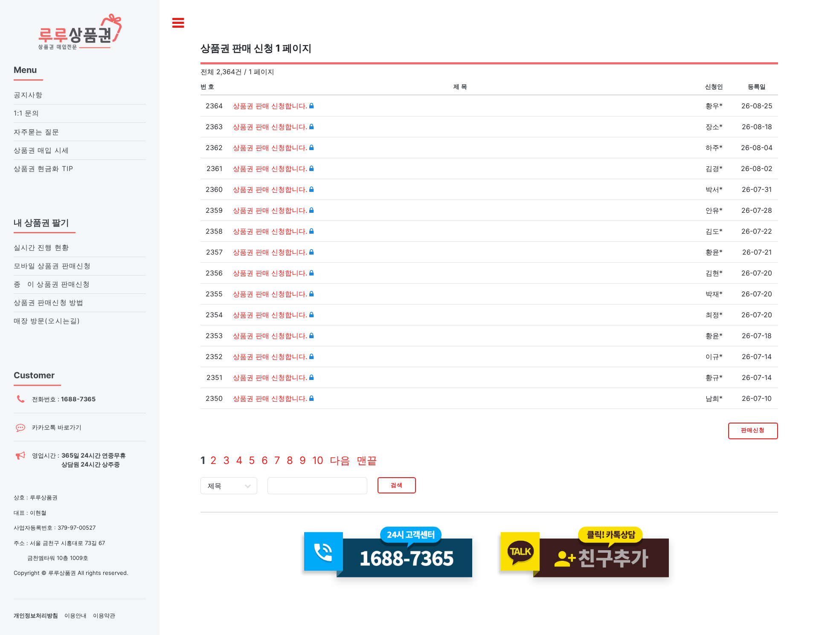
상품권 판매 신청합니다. (271, 105)
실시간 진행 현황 (41, 248)
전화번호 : (64, 399)
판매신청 (753, 430)
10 (317, 460)
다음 (340, 460)
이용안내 (75, 615)
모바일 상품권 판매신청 (52, 266)
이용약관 (104, 615)
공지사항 (28, 95)
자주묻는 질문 (37, 132)
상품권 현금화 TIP (43, 169)
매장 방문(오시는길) (47, 321)
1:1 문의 (26, 113)
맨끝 (367, 460)
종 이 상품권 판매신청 (52, 284)
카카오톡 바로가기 (56, 427)
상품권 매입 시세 (41, 150)
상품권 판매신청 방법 (49, 303)
